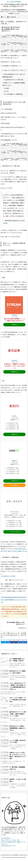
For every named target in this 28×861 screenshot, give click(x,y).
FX (6, 91)
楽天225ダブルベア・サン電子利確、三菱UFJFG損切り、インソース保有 (18, 714)
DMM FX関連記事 (13, 485)
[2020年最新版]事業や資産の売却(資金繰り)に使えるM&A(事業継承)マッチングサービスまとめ (14, 599)
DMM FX (14, 460)
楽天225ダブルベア (6, 30)
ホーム (3, 17)
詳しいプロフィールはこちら (11, 840)
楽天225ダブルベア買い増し (14, 80)
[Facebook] (14, 642)
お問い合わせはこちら (9, 845)
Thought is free (22, 857)
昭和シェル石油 (15, 29)
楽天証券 (14, 360)
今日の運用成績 (12, 17)
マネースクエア (14, 511)
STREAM (14, 315)
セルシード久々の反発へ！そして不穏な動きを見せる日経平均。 (18, 699)
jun (26, 628)
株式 (6, 88)
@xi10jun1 (7, 838)
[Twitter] (5, 642)
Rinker (17, 317)
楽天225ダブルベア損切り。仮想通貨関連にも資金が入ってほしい (18, 728)
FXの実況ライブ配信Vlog (13, 94)
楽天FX (14, 416)
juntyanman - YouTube (8, 576)
